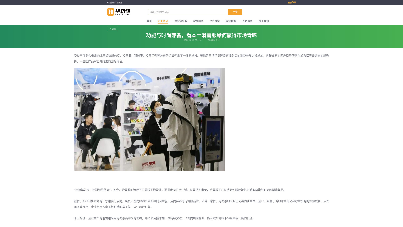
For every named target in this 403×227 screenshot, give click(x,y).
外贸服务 (247, 21)
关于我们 (264, 21)
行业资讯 (163, 21)
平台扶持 (215, 21)
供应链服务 (180, 21)
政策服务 (198, 21)
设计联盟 (231, 21)
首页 (149, 21)
